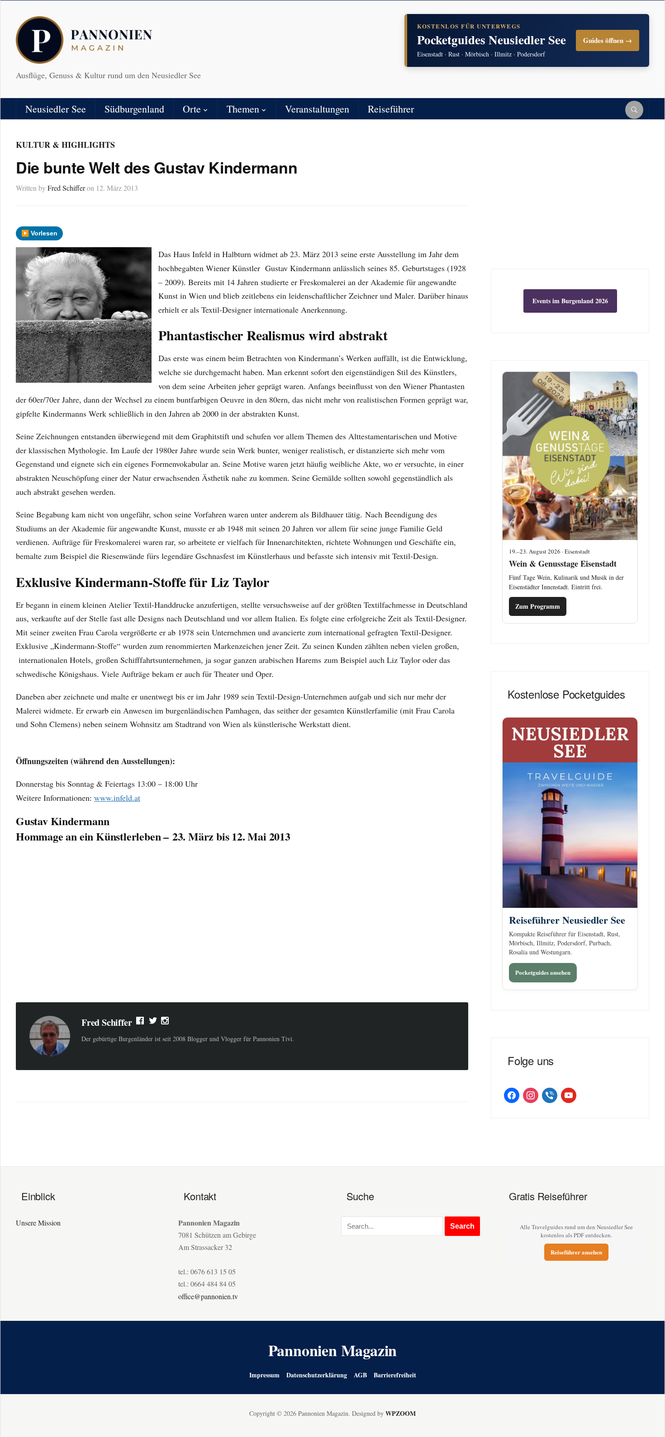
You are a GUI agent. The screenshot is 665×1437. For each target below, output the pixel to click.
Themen (243, 108)
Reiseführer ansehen (576, 1252)
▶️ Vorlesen (39, 233)
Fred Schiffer (66, 188)
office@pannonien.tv (208, 1296)
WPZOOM (400, 1413)
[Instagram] (165, 1022)
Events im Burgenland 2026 (570, 300)
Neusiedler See (55, 108)
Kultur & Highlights (65, 144)
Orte (192, 108)
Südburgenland (134, 108)
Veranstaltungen (317, 108)
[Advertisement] (242, 923)
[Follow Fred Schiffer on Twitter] (153, 1022)
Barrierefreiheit (395, 1375)
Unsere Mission (38, 1222)
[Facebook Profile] (140, 1022)
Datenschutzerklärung (316, 1375)
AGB (360, 1375)
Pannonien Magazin (332, 1350)
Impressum (264, 1375)
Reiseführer (391, 108)
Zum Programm (537, 606)
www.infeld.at (117, 797)
